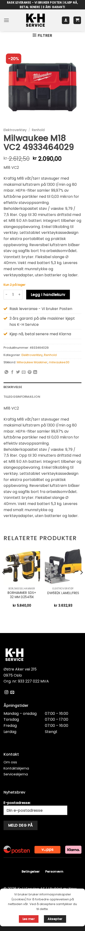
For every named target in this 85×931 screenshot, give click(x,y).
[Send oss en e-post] (12, 692)
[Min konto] (65, 20)
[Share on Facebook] (12, 372)
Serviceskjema (16, 774)
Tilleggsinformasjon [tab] (22, 397)
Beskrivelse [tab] (13, 387)
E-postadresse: (17, 802)
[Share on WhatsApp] (6, 372)
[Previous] (4, 582)
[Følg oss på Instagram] (6, 692)
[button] (6, 20)
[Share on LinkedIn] (35, 372)
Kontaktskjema (16, 768)
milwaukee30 (59, 362)
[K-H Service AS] (35, 20)
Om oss (10, 762)
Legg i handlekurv (48, 294)
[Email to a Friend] (24, 372)
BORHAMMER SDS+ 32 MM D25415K (22, 595)
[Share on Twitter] (18, 372)
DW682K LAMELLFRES (63, 593)
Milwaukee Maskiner (32, 362)
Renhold (38, 130)
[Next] (81, 582)
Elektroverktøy (15, 130)
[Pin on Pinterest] (29, 372)
